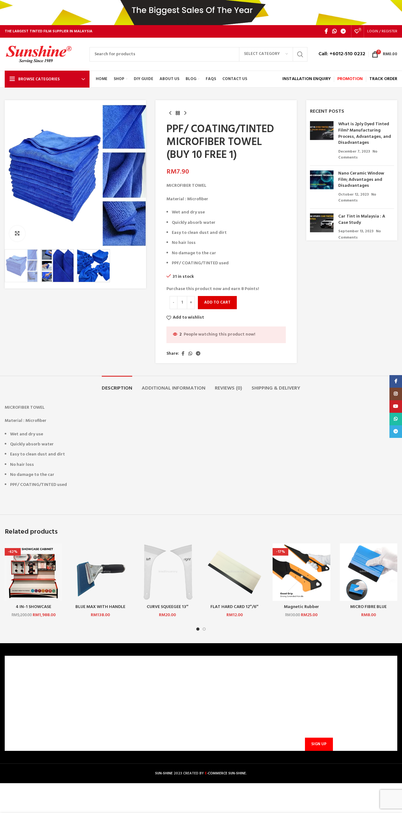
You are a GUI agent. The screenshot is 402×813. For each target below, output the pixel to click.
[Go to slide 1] (197, 629)
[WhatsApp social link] (334, 31)
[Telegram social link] (343, 31)
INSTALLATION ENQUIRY (306, 79)
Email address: (318, 713)
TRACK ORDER (121, 733)
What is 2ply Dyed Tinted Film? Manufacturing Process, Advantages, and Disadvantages (364, 133)
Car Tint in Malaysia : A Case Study (361, 219)
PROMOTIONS (121, 722)
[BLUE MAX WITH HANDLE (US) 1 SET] (100, 572)
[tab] (117, 385)
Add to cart (217, 302)
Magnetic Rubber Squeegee (301, 610)
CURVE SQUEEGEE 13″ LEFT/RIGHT (167, 610)
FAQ (111, 690)
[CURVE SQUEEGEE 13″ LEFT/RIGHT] (167, 572)
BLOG (14, 722)
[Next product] (185, 113)
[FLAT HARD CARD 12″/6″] (234, 572)
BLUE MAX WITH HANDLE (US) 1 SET (100, 610)
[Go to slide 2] (204, 629)
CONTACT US (120, 680)
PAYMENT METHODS (127, 701)
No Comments (357, 197)
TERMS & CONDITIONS (30, 701)
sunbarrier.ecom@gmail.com (249, 708)
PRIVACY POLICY (24, 712)
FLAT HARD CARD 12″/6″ (234, 607)
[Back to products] (178, 113)
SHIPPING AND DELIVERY (131, 712)
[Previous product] (170, 113)
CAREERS (17, 690)
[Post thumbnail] (322, 141)
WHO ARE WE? (22, 680)
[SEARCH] (300, 54)
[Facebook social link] (326, 31)
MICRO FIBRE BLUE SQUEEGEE (368, 610)
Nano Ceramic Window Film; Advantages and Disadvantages (361, 179)
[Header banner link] (201, 12)
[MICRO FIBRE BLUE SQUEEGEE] (368, 572)
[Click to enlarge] (17, 233)
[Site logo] (44, 54)
